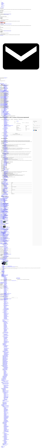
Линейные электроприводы (6, 408)
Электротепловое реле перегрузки (6, 342)
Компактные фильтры (5, 208)
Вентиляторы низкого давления (6, 95)
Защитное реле (5, 336)
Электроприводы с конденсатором (6, 420)
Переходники (5, 375)
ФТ (4, 202)
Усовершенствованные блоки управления (6, 354)
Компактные (5, 133)
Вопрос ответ (2, 3)
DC (5, 166)
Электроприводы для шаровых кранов (6, 417)
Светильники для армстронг (6, 286)
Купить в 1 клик (38, 125)
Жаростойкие (5, 136)
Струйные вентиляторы (5, 103)
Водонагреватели (6, 229)
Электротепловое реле (6, 341)
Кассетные (5, 238)
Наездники (5, 138)
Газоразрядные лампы (5, 306)
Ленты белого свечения (5, 310)
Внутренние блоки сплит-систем (6, 247)
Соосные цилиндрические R (6, 395)
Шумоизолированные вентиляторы (6, 106)
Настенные (5, 240)
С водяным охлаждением (5, 242)
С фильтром (5, 144)
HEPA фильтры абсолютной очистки (6, 204)
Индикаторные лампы (6, 309)
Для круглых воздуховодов (5, 186)
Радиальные (5, 86)
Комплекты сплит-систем (6, 249)
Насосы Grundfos (6, 381)
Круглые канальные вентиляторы (6, 98)
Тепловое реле (5, 337)
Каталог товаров (2, 83)
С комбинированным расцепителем (6, 345)
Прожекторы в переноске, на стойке (6, 312)
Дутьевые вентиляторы (5, 97)
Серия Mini (5, 167)
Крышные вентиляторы (5, 100)
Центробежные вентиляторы (5, 104)
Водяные (5, 185)
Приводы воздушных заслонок (6, 407)
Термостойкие (5, 368)
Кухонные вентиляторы (5, 121)
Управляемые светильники (5, 291)
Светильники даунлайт (5, 292)
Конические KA (6, 393)
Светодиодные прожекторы (5, 318)
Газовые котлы (5, 230)
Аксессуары (5, 245)
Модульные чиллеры (6, 241)
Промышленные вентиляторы (5, 180)
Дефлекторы (5, 374)
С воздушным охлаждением (5, 243)
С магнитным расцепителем (5, 346)
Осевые (5, 134)
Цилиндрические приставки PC (6, 399)
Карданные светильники (5, 294)
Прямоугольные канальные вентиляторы (5, 102)
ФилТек (5, 200)
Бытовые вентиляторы (5, 126)
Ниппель (5, 373)
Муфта (5, 372)
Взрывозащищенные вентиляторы (6, 122)
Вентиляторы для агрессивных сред (6, 127)
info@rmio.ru (5, 77)
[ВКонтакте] (33, 130)
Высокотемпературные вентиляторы (6, 124)
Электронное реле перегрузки (6, 340)
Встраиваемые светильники (5, 279)
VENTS (26, 126)
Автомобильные (6, 88)
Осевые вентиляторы (6, 120)
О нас (2, 4)
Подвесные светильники (5, 278)
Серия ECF (5, 164)
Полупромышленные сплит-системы (6, 253)
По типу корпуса (6, 148)
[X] (36, 130)
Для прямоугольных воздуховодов (6, 188)
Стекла (5, 331)
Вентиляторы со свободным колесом (6, 159)
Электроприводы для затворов (6, 415)
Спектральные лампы (6, 308)
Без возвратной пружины (5, 425)
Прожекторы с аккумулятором (5, 315)
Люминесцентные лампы (6, 298)
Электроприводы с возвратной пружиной (6, 419)
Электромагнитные (6, 426)
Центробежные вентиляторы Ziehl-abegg (6, 174)
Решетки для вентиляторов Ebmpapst (5, 90)
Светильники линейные (5, 284)
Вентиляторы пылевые (5, 96)
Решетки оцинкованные (6, 386)
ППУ (4, 199)
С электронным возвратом (5, 435)
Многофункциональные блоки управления (6, 352)
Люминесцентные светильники (6, 287)
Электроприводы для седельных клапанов (6, 416)
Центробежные (6, 140)
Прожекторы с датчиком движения (6, 316)
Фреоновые (5, 193)
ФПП (4, 201)
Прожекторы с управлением (5, 317)
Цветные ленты (6, 311)
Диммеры (5, 324)
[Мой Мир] (35, 130)
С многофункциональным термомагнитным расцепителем (6, 348)
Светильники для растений (6, 290)
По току (5, 149)
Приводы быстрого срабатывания (6, 409)
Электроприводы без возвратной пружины (6, 414)
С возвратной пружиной (5, 424)
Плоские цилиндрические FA (6, 394)
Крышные (5, 137)
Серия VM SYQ (6, 176)
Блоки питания (6, 322)
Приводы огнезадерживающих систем (6, 412)
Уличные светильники (5, 277)
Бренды (2, 2)
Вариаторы (5, 392)
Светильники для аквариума (6, 289)
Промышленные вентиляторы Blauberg (5, 110)
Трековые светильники (5, 280)
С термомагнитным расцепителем (6, 350)
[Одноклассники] (34, 130)
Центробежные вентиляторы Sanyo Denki (6, 115)
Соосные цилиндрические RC (6, 396)
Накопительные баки (6, 231)
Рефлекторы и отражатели (5, 330)
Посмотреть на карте (14, 280)
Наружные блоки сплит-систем (6, 252)
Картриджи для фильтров (5, 206)
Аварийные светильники (5, 285)
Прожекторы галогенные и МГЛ (6, 314)
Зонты (5, 370)
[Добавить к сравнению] (14, 122)
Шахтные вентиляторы (5, 105)
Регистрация (2, 6)
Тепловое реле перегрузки (5, 338)
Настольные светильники (5, 282)
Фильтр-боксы (5, 209)
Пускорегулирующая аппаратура (6, 329)
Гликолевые (5, 192)
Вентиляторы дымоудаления (6, 123)
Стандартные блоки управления (6, 353)
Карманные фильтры (6, 205)
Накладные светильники (5, 281)
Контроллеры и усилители (5, 326)
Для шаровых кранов (6, 430)
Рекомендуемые (3, 446)
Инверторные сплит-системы (6, 248)
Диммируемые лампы (5, 307)
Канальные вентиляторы (5, 117)
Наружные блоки (6, 256)
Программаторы (6, 327)
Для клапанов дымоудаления (5, 428)
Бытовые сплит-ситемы (5, 246)
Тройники (5, 371)
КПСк (5, 224)
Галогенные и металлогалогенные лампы (6, 302)
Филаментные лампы (6, 305)
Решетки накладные (6, 385)
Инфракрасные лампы (5, 304)
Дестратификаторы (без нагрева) (6, 215)
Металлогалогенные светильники (6, 295)
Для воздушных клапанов (5, 427)
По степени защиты (6, 421)
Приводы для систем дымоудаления (6, 410)
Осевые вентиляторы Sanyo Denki (6, 113)
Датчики (5, 323)
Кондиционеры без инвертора (6, 250)
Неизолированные (6, 367)
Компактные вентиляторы (6, 87)
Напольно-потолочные (5, 239)
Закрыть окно (1, 21)
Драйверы (5, 325)
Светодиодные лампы (5, 297)
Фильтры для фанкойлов (5, 210)
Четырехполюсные (6, 335)
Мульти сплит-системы (5, 251)
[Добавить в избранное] (14, 121)
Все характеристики (27, 125)
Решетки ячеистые (6, 387)
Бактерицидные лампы (5, 300)
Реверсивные (5, 334)
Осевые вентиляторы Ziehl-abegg (6, 171)
